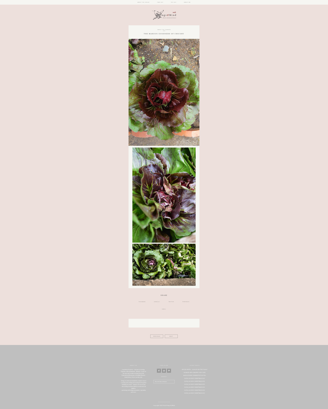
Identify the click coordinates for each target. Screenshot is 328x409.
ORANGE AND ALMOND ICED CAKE (195, 372)
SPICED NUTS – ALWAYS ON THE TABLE (194, 369)
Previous (156, 336)
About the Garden (164, 29)
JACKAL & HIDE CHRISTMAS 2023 (194, 378)
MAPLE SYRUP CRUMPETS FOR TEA (194, 375)
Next (171, 336)
